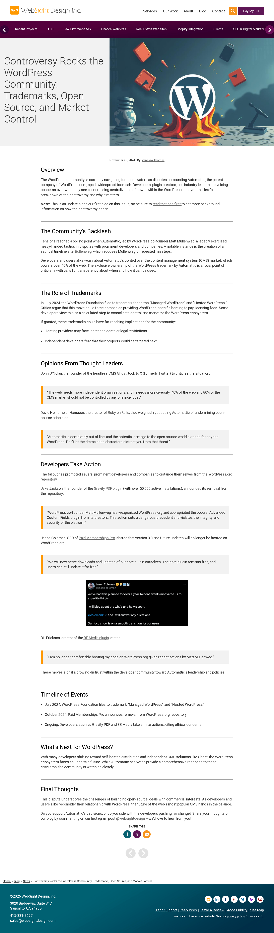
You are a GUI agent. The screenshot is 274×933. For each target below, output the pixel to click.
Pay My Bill (251, 11)
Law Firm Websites (77, 29)
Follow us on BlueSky (242, 899)
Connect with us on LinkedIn (216, 899)
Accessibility (237, 910)
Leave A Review (212, 910)
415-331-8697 (21, 915)
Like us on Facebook (225, 899)
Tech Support (166, 910)
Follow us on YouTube (260, 899)
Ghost (122, 373)
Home (7, 881)
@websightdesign (130, 818)
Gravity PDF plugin (108, 488)
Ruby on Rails (118, 412)
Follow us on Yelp (234, 899)
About (188, 11)
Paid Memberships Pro (97, 538)
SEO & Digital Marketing (250, 29)
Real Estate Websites (151, 29)
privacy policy (236, 916)
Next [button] (269, 29)
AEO (51, 29)
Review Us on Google (251, 899)
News (26, 881)
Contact (218, 11)
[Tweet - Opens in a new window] (137, 834)
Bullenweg (83, 251)
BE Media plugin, (96, 638)
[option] (26, 29)
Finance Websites (113, 29)
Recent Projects (26, 29)
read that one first (167, 204)
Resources (188, 910)
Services (150, 11)
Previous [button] (4, 29)
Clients (218, 29)
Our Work (170, 11)
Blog (202, 11)
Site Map (257, 910)
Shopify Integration (190, 29)
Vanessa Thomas (153, 160)
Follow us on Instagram (208, 899)
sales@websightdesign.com (33, 920)
